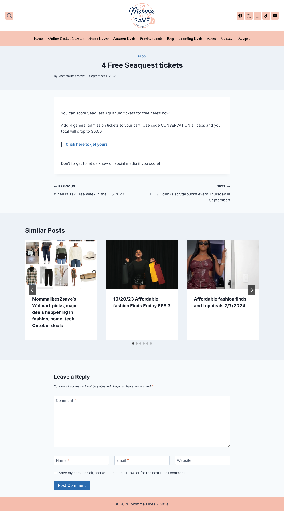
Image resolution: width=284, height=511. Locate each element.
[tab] (133, 343)
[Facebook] (240, 16)
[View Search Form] (9, 16)
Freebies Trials (151, 38)
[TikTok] (266, 16)
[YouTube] (275, 16)
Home (39, 38)
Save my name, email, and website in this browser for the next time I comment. (122, 473)
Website (184, 460)
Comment (66, 400)
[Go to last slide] (32, 290)
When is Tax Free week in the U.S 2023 (89, 190)
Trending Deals (190, 38)
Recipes (244, 38)
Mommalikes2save (71, 76)
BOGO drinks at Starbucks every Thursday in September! (190, 193)
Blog (170, 38)
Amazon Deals (124, 38)
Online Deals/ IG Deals (66, 38)
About (211, 38)
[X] (249, 16)
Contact (227, 38)
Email (122, 460)
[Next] (251, 290)
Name (63, 460)
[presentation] (61, 264)
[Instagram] (257, 16)
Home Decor (98, 38)
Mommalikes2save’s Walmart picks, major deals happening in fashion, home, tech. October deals (55, 312)
